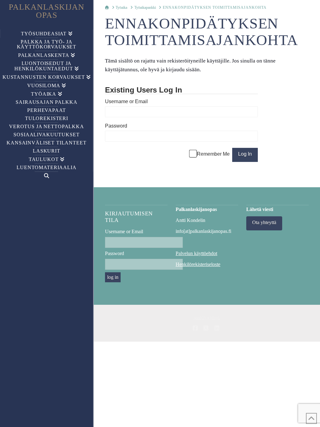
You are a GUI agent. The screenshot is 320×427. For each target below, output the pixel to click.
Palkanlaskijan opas (47, 11)
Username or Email (126, 101)
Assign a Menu (207, 318)
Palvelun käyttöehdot (196, 253)
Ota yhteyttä (264, 222)
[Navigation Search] (46, 176)
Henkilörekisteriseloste (198, 264)
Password (116, 125)
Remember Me (213, 154)
